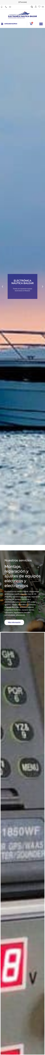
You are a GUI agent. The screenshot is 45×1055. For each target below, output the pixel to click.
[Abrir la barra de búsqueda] (32, 7)
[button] (41, 24)
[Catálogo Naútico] (2, 24)
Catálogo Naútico (10, 24)
